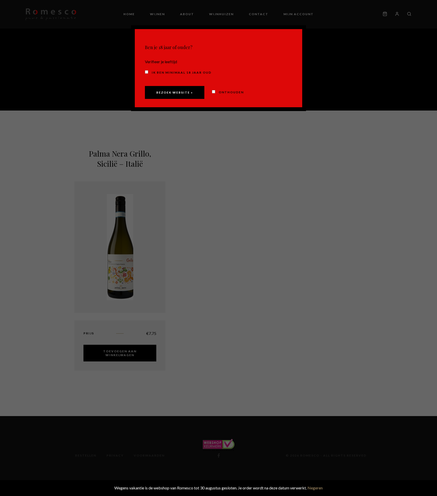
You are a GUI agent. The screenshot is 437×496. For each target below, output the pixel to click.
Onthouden (231, 92)
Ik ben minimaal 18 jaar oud (181, 72)
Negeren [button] (315, 487)
